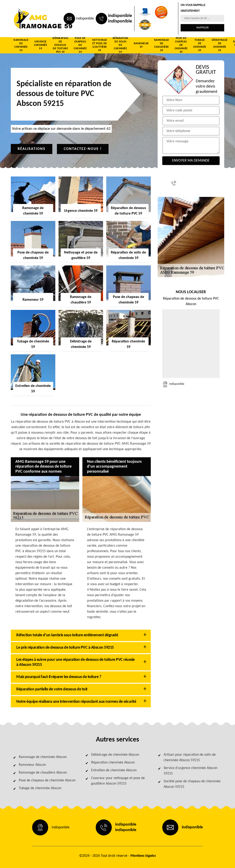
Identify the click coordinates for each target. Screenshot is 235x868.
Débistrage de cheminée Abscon (115, 755)
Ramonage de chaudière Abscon (43, 772)
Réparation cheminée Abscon (113, 762)
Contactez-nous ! (83, 149)
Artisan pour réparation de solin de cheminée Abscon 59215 (190, 757)
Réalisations (31, 149)
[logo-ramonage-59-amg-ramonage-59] (32, 18)
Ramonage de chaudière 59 (161, 45)
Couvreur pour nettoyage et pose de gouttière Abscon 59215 (118, 780)
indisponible (85, 18)
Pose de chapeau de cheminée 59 (80, 45)
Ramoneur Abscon (32, 765)
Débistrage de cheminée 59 (220, 45)
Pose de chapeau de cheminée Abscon (47, 780)
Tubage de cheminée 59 (199, 45)
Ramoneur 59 (141, 45)
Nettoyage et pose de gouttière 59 (99, 45)
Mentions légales (143, 856)
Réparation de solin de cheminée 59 (120, 45)
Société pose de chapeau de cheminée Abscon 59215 (192, 784)
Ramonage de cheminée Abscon (43, 757)
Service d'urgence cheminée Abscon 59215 (190, 770)
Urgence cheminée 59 (40, 45)
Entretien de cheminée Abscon (114, 770)
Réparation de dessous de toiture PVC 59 (60, 45)
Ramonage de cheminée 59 (21, 45)
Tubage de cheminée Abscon (40, 788)
